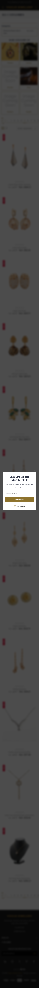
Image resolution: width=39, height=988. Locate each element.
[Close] (35, 470)
